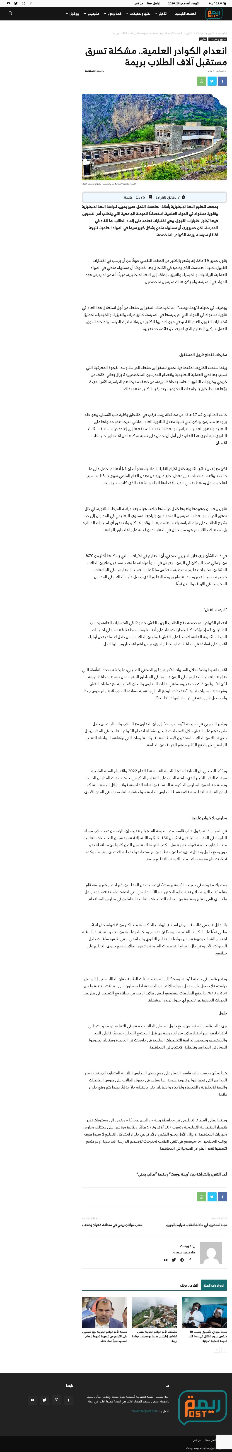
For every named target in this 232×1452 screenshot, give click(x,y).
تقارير (189, 33)
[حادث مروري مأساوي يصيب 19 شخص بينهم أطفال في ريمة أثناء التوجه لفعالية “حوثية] (204, 1312)
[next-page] (217, 1350)
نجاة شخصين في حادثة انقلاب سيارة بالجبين (196, 1224)
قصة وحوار (114, 13)
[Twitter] (15, 3)
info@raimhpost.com (144, 1411)
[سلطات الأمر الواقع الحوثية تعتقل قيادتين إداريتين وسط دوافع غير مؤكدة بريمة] (154, 1312)
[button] (10, 14)
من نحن (138, 3)
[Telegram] (183, 1260)
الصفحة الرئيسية (185, 13)
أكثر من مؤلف (189, 1285)
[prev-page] (224, 1350)
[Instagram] (23, 3)
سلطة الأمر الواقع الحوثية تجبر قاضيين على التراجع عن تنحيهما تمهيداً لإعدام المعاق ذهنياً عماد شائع (104, 1336)
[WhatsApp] (201, 81)
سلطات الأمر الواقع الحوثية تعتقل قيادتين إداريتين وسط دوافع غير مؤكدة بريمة (154, 1336)
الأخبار (163, 13)
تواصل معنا (153, 3)
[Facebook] (30, 3)
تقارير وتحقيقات (140, 13)
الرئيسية (222, 33)
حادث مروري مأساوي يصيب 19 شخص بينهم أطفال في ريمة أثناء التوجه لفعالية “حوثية (207, 1336)
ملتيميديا (93, 13)
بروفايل (74, 13)
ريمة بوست (90, 70)
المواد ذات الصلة (213, 1285)
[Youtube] (8, 3)
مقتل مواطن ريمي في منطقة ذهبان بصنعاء (112, 1224)
